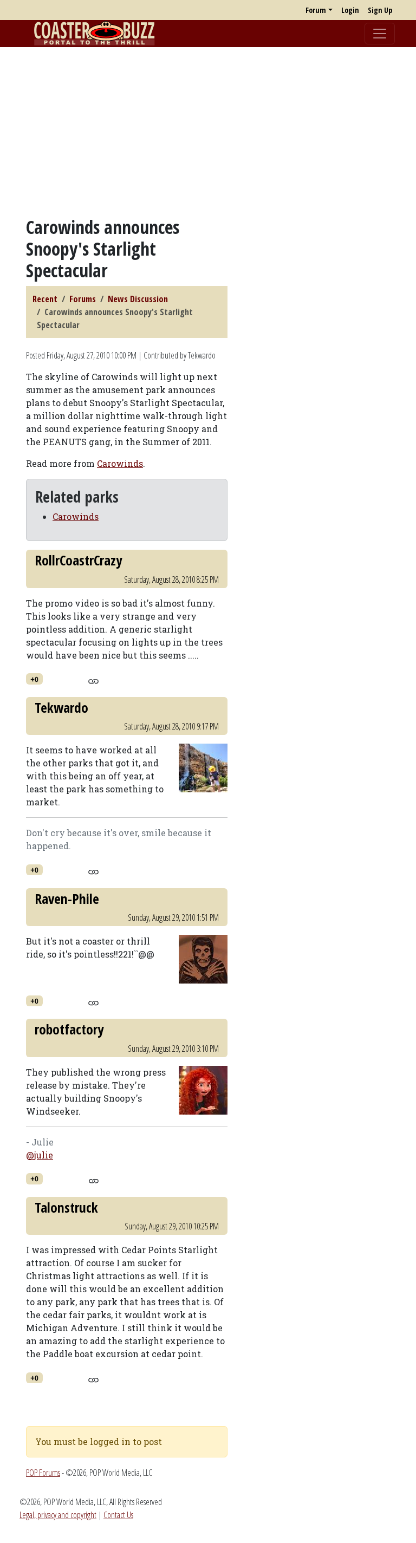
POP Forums (43, 1473)
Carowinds (120, 463)
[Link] (93, 679)
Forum (316, 10)
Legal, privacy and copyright (58, 1515)
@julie (39, 1155)
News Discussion (138, 299)
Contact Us (118, 1515)
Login (350, 10)
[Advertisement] (208, 131)
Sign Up (380, 10)
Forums (82, 299)
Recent (44, 299)
